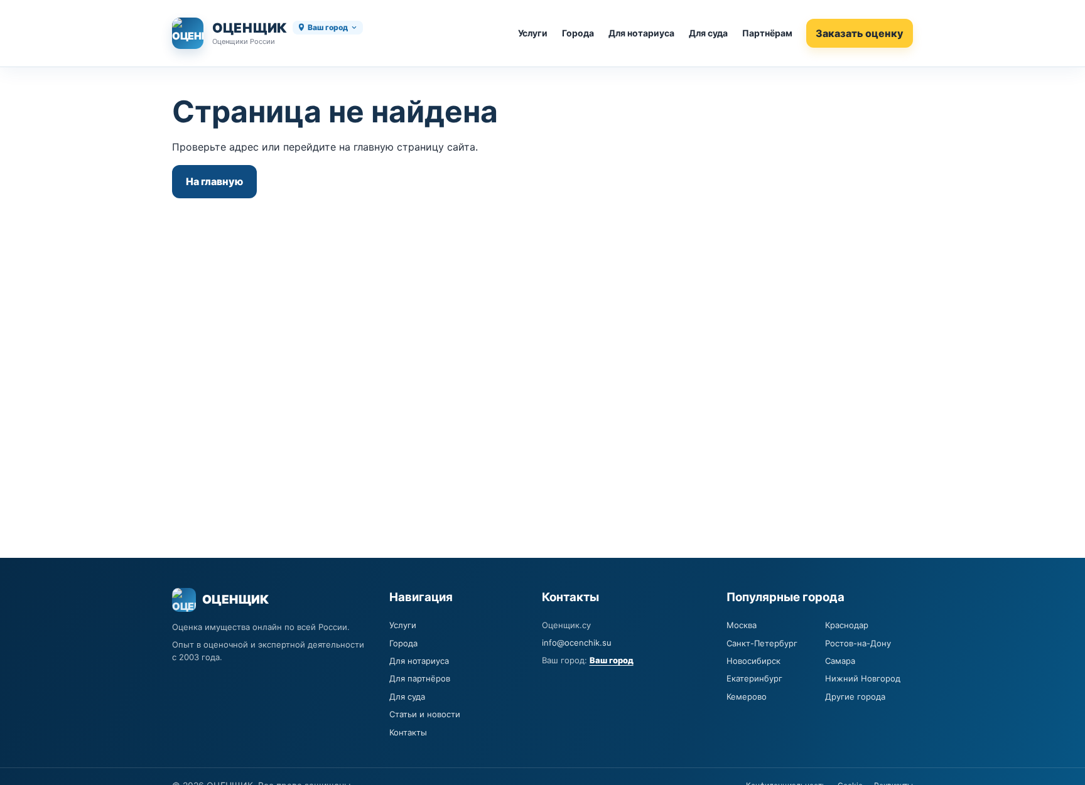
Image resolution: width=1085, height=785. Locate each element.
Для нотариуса (641, 33)
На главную (214, 181)
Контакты (408, 732)
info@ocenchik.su (577, 643)
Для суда (708, 33)
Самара (840, 661)
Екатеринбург (754, 678)
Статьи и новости (424, 714)
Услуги (533, 33)
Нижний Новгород (862, 678)
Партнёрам (767, 33)
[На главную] (187, 33)
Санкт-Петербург (761, 643)
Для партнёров (419, 678)
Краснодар (846, 625)
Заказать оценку (860, 33)
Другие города (855, 697)
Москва (741, 625)
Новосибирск (753, 661)
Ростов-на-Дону (858, 643)
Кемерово (746, 697)
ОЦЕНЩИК (249, 28)
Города (578, 33)
